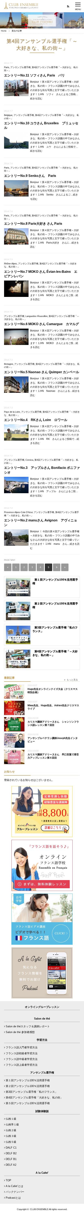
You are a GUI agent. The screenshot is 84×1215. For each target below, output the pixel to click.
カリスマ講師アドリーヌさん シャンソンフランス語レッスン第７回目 (53, 723)
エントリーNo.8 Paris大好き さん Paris (33, 223)
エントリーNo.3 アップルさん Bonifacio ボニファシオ (42, 470)
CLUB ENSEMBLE (39, 1209)
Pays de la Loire (12, 412)
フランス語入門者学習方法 (22, 1047)
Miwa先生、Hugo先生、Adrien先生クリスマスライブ (53, 707)
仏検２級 (11, 1130)
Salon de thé (42, 1018)
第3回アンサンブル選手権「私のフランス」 (31, 1091)
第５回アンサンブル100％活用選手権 (28, 1103)
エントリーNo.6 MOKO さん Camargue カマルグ (41, 324)
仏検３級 (11, 1136)
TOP (8, 1180)
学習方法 (42, 1039)
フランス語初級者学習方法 (22, 1053)
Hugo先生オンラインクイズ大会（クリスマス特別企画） (53, 691)
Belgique (8, 115)
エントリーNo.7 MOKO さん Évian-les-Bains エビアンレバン (40, 274)
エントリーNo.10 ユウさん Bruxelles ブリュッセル (41, 125)
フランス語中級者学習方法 (22, 1059)
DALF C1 (11, 1147)
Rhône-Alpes (10, 263)
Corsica (29, 460)
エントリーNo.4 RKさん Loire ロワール (35, 420)
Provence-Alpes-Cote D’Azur (18, 512)
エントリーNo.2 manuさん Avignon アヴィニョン (40, 523)
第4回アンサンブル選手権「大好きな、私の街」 (34, 1097)
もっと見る (72, 679)
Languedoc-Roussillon (36, 316)
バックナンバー (15, 1191)
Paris (6, 67)
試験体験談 (42, 1111)
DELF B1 (11, 1159)
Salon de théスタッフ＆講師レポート (28, 1026)
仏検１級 (11, 1118)
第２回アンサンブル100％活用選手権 (28, 1086)
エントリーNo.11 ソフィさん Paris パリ (34, 75)
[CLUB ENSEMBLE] (21, 6)
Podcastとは (13, 1197)
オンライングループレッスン (42, 1006)
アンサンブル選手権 (20, 67)
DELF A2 (11, 1164)
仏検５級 (11, 1141)
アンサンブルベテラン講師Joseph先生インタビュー (53, 740)
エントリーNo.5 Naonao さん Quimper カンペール (41, 372)
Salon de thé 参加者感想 (20, 1032)
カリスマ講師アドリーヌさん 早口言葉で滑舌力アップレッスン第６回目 (53, 756)
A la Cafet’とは (14, 1186)
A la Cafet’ (42, 1172)
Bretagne (8, 364)
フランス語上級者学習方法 (22, 1064)
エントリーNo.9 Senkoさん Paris (30, 175)
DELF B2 (11, 1153)
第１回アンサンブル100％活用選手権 (28, 1080)
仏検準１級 (12, 1124)
